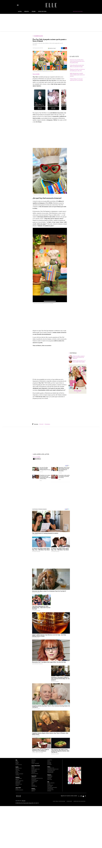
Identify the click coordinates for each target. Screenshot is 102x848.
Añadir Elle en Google (52, 48)
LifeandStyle (34, 786)
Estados (49, 762)
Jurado (17, 785)
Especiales (49, 779)
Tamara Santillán (36, 457)
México (33, 790)
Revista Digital (77, 390)
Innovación (50, 788)
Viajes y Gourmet (19, 773)
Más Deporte (34, 771)
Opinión (49, 763)
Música (33, 762)
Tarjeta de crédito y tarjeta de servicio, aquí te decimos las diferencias (78, 357)
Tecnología (34, 781)
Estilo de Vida (19, 784)
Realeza (17, 769)
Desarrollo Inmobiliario (53, 769)
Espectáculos (19, 768)
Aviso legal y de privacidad (59, 801)
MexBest (18, 777)
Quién (17, 767)
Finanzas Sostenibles (52, 787)
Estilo (17, 788)
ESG (48, 781)
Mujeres (33, 785)
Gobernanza (50, 785)
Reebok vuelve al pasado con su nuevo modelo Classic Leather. (79, 361)
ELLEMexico (79, 796)
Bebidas (17, 779)
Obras (33, 782)
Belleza (26, 11)
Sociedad (49, 764)
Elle (16, 760)
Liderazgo (49, 777)
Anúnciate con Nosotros (79, 801)
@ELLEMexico (38, 458)
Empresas (34, 777)
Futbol (33, 766)
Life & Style (18, 787)
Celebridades (38, 36)
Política (33, 788)
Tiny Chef (41, 424)
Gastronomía (19, 778)
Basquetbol (34, 770)
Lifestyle (33, 772)
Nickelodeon (47, 424)
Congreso (49, 759)
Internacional (35, 780)
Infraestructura (51, 770)
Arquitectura (50, 771)
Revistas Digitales (78, 11)
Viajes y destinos (19, 780)
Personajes (18, 781)
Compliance (69, 801)
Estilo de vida (42, 11)
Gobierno (34, 789)
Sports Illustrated (36, 765)
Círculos (18, 770)
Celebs (34, 11)
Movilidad (49, 786)
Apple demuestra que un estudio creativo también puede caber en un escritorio (77, 75)
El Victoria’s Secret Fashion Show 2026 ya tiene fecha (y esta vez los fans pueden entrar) (77, 61)
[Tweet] (64, 48)
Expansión (34, 776)
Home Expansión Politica (37, 778)
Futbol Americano (36, 769)
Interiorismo (50, 772)
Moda (20, 11)
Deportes (34, 759)
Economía (34, 779)
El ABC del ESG (50, 789)
